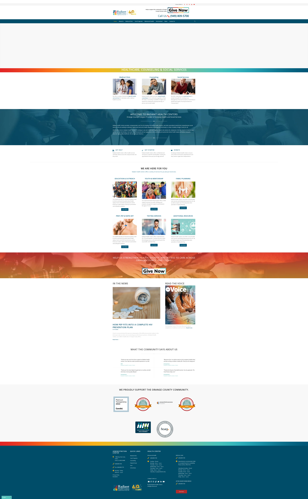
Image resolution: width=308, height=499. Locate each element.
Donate (177, 150)
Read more (115, 339)
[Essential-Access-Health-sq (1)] (164, 402)
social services (187, 96)
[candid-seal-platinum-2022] (121, 404)
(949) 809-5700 (179, 16)
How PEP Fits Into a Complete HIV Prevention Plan (132, 326)
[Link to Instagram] (187, 4)
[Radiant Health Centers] (125, 12)
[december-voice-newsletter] (180, 304)
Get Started (149, 150)
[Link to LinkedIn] (191, 4)
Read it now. (189, 328)
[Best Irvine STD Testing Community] (186, 404)
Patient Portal (133, 463)
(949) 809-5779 (120, 467)
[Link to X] (189, 4)
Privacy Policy (116, 475)
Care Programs (133, 458)
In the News (115, 329)
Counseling (133, 460)
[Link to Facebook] (184, 4)
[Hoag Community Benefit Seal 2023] (164, 429)
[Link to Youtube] (194, 4)
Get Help (119, 150)
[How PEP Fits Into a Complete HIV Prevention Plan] (136, 303)
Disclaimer (115, 476)
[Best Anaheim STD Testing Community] (143, 404)
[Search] (194, 21)
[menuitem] (115, 21)
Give (131, 465)
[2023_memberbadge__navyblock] (143, 427)
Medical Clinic (133, 455)
